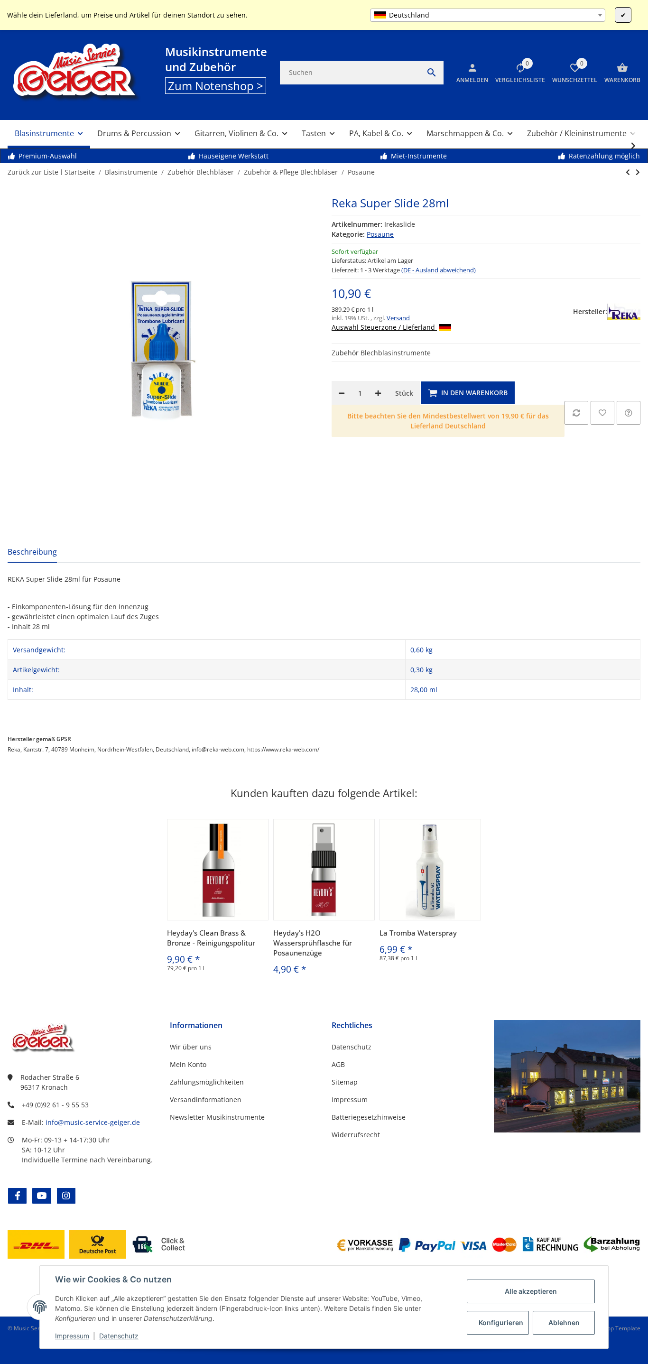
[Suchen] (432, 72)
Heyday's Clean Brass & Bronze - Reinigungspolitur (211, 937)
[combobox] (487, 15)
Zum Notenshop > (215, 85)
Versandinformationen (205, 1099)
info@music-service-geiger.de (93, 1122)
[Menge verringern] (342, 393)
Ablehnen (564, 1322)
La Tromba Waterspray (418, 932)
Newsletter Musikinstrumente (217, 1117)
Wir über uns (191, 1046)
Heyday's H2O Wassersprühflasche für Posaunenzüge (312, 942)
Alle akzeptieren (531, 1291)
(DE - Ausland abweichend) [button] (438, 270)
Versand (398, 318)
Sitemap (345, 1081)
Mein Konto (188, 1064)
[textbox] (487, 15)
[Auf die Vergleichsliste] (576, 413)
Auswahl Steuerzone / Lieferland (384, 327)
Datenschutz (119, 1336)
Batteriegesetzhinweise (369, 1117)
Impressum (72, 1336)
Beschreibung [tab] (32, 552)
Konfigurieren (501, 1322)
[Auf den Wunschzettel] (602, 413)
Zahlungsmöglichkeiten (207, 1081)
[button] (516, 72)
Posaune (380, 234)
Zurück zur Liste (33, 171)
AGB (338, 1064)
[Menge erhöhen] (378, 393)
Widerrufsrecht (356, 1134)
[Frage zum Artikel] (628, 413)
